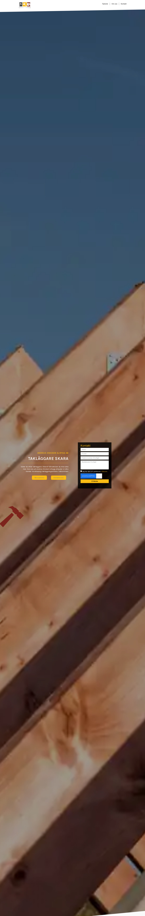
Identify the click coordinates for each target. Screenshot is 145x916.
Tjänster (105, 4)
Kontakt (124, 4)
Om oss (114, 4)
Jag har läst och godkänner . (95, 471)
